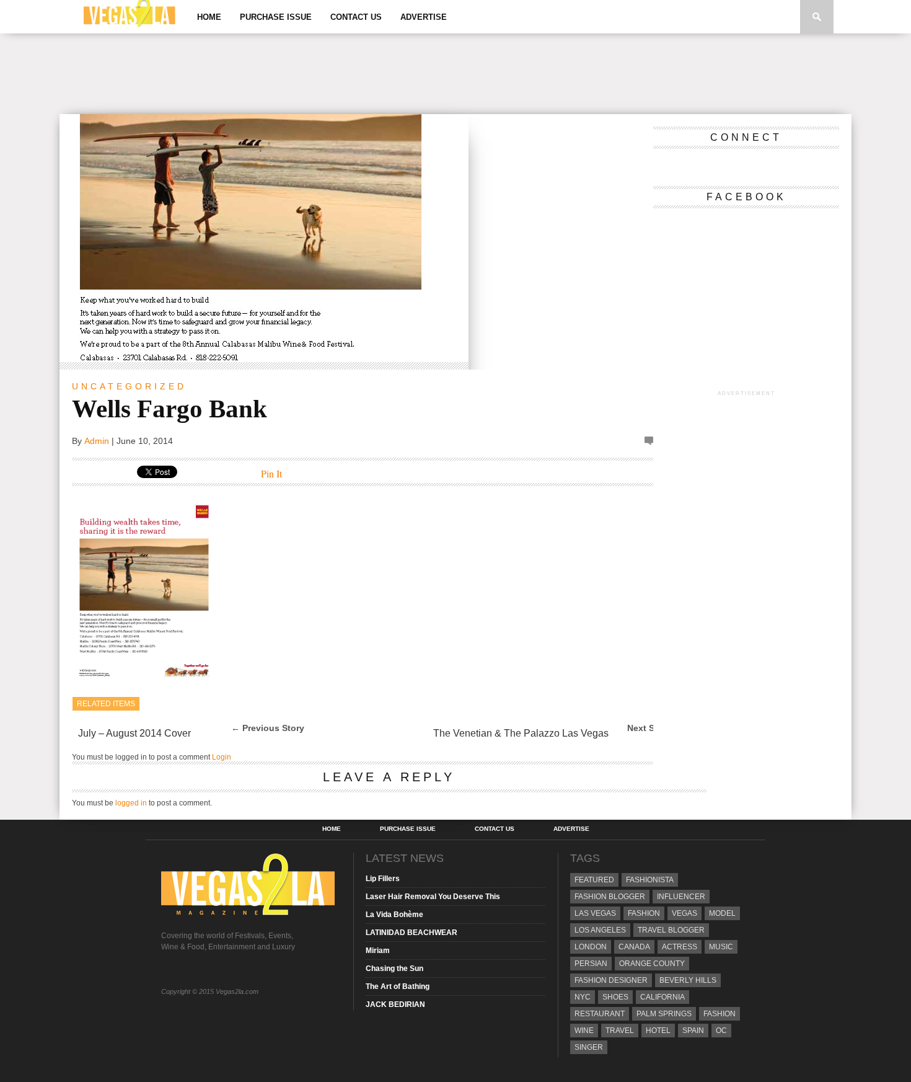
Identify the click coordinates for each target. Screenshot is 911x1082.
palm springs (664, 1013)
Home (209, 17)
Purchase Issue (276, 17)
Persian (590, 963)
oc (721, 1030)
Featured (594, 880)
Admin (96, 441)
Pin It (271, 473)
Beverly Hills (687, 980)
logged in (131, 803)
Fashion (644, 913)
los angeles (600, 930)
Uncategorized (129, 386)
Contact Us (356, 17)
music (721, 946)
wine (584, 1030)
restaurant (599, 1013)
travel (619, 1030)
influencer (681, 896)
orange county (652, 963)
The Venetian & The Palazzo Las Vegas (521, 733)
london (590, 946)
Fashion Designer (611, 980)
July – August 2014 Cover (134, 733)
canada (634, 946)
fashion (719, 1013)
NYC (582, 997)
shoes (615, 997)
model (722, 913)
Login (221, 757)
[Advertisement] (455, 74)
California (662, 997)
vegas (684, 913)
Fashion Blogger (609, 896)
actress (679, 946)
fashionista (650, 880)
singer (588, 1047)
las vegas (595, 913)
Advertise (423, 17)
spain (693, 1030)
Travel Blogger (671, 930)
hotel (658, 1030)
